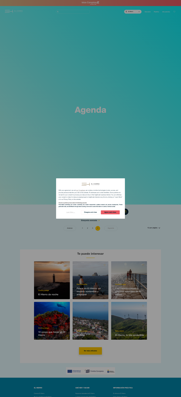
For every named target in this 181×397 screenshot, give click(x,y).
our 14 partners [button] (80, 190)
